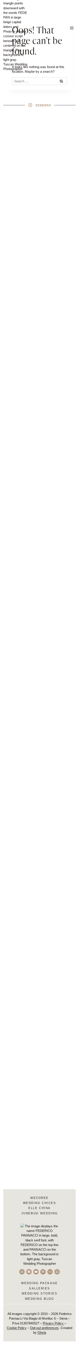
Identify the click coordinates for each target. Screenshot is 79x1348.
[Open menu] (72, 27)
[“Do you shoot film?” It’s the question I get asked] (56, 197)
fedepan (43, 105)
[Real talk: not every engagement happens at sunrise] (56, 675)
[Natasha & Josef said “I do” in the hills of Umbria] (22, 232)
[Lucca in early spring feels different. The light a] (22, 469)
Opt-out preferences (44, 1328)
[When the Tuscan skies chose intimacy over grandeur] (22, 956)
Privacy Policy (53, 1323)
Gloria (42, 1332)
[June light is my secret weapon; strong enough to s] (22, 668)
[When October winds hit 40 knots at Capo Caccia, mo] (56, 865)
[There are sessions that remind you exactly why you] (56, 481)
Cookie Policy (17, 1328)
